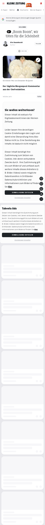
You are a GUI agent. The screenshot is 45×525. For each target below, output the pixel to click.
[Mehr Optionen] (41, 199)
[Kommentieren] (41, 184)
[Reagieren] (41, 178)
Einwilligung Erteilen (22, 192)
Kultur (39, 96)
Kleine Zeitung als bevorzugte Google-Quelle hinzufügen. (23, 19)
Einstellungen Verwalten (22, 197)
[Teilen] (41, 194)
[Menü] (3, 3)
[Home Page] (16, 3)
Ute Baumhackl (16, 42)
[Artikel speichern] (41, 189)
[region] (22, 10)
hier (10, 187)
